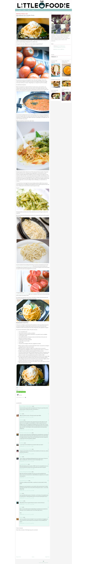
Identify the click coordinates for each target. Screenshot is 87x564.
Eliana (21, 413)
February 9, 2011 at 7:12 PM (26, 429)
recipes (24, 10)
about (29, 10)
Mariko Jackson (58, 49)
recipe (22, 16)
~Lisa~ (21, 456)
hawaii (33, 10)
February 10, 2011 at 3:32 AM (27, 453)
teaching (24, 16)
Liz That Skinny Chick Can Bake (26, 449)
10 (48, 480)
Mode (63, 49)
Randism (21, 517)
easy (18, 16)
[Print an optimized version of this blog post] (21, 392)
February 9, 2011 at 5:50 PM (26, 417)
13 (48, 507)
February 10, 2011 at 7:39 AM (27, 461)
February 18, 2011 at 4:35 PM (27, 514)
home (20, 10)
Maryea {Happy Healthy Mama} (26, 406)
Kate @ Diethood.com (24, 480)
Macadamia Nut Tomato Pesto (25, 15)
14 (48, 517)
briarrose (21, 501)
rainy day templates (43, 562)
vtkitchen (21, 420)
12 (48, 501)
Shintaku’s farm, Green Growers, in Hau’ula (24, 266)
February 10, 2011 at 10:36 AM (27, 468)
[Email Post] (25, 397)
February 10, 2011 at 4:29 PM (27, 477)
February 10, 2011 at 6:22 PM (27, 498)
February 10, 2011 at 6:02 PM (27, 490)
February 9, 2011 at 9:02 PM (27, 440)
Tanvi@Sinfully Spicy (24, 464)
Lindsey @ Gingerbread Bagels (25, 471)
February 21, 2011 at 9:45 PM (27, 523)
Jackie (21, 507)
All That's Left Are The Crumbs (26, 432)
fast (20, 16)
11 (48, 493)
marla (21, 493)
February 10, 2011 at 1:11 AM (26, 446)
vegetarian (27, 16)
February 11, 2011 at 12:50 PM (27, 504)
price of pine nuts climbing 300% (30, 292)
